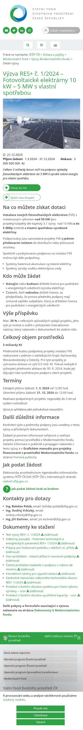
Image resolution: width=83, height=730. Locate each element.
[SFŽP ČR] (41, 13)
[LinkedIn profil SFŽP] (21, 30)
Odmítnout (40, 715)
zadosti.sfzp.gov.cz (15, 481)
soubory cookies (14, 699)
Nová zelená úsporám (17, 652)
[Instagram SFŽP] (29, 30)
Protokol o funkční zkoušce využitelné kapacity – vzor (41, 595)
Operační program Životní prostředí (25, 665)
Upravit (40, 722)
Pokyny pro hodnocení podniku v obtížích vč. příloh (40, 548)
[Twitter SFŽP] (14, 30)
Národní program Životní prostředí (25, 659)
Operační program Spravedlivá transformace (31, 672)
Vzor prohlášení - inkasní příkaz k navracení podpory (41, 556)
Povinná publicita (24, 457)
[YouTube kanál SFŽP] (6, 30)
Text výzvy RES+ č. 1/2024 (23, 534)
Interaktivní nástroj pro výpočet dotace (31, 574)
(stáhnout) (51, 534)
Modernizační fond (15, 678)
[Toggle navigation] (41, 45)
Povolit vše (40, 708)
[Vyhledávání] (27, 45)
